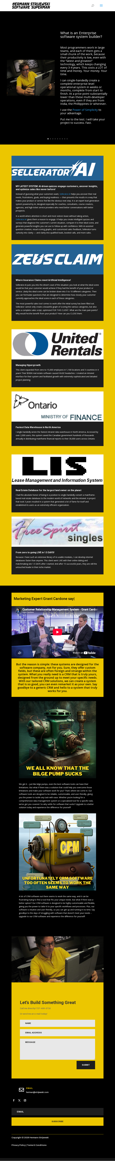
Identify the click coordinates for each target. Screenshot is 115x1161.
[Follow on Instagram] (25, 1100)
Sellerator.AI (65, 194)
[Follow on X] (19, 1100)
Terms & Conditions (36, 1145)
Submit (86, 1065)
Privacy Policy (19, 1145)
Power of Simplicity (85, 110)
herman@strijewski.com (37, 1092)
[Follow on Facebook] (14, 1100)
